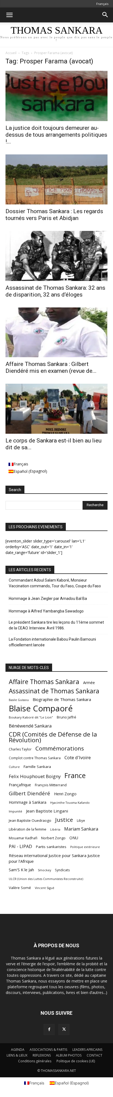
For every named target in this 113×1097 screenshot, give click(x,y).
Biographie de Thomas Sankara (62, 699)
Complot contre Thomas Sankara (35, 758)
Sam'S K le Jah (21, 869)
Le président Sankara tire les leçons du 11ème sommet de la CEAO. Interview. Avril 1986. (56, 625)
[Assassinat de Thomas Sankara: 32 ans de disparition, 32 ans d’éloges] (56, 256)
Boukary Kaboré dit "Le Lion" (31, 717)
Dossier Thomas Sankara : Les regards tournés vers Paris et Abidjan (54, 214)
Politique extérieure (85, 847)
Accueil (10, 53)
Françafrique (20, 784)
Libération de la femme (27, 829)
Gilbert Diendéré (29, 793)
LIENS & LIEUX (17, 1055)
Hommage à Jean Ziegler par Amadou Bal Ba (48, 598)
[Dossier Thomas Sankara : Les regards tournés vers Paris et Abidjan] (56, 179)
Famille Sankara (37, 766)
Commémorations (59, 748)
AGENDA (17, 1049)
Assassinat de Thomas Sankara (54, 691)
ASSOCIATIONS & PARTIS (48, 1049)
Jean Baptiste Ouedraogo (30, 820)
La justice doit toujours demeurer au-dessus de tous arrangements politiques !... (56, 135)
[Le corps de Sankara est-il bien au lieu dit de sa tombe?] (56, 409)
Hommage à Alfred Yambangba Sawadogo (46, 611)
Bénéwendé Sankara (30, 726)
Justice (64, 820)
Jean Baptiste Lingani (47, 811)
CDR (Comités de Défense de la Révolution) (53, 737)
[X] (63, 1029)
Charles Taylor (20, 749)
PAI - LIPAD (20, 846)
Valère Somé (20, 887)
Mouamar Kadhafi (23, 838)
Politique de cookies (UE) (75, 1061)
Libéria (55, 829)
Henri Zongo (65, 793)
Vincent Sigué (44, 888)
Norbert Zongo (53, 838)
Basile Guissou (19, 700)
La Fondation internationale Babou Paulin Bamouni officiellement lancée (52, 642)
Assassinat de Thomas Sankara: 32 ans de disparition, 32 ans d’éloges (55, 291)
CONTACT (94, 1055)
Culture (14, 767)
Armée (89, 682)
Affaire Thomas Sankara (44, 682)
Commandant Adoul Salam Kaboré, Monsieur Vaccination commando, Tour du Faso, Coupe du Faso (55, 583)
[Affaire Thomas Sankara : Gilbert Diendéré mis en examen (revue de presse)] (56, 332)
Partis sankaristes (51, 846)
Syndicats (62, 870)
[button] (9, 15)
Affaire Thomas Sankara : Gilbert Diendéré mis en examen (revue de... (51, 367)
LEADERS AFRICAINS (87, 1049)
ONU (73, 837)
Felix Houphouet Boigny (35, 776)
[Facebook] (49, 1029)
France (75, 775)
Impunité (15, 811)
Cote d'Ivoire (77, 758)
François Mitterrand (51, 784)
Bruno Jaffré (66, 717)
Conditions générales (34, 1061)
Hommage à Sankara (27, 802)
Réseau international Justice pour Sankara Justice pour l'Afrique (54, 858)
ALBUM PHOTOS (68, 1055)
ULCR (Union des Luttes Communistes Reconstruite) (46, 879)
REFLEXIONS (42, 1055)
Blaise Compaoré (41, 708)
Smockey (44, 870)
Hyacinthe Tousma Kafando (70, 802)
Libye (81, 820)
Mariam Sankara (81, 829)
